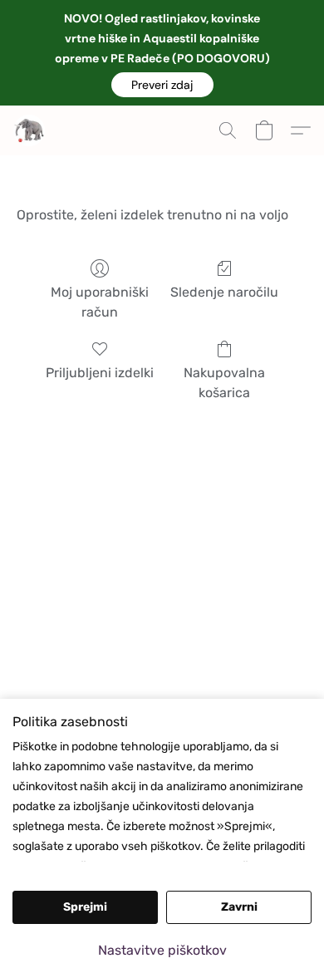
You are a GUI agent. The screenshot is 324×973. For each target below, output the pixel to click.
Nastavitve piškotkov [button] (162, 950)
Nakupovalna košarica (224, 383)
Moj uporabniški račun (100, 302)
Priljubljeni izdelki (100, 373)
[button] (162, 84)
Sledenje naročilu (224, 292)
